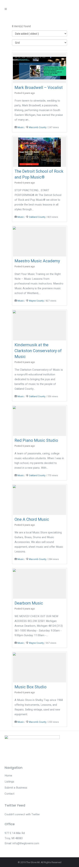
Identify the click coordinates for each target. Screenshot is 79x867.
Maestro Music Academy (37, 261)
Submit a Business (16, 787)
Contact (9, 793)
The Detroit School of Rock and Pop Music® (39, 174)
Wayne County (36, 300)
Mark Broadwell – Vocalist (39, 88)
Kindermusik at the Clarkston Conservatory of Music (38, 351)
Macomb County (37, 127)
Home (8, 775)
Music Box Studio (30, 687)
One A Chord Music (32, 519)
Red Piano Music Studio (36, 440)
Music (20, 127)
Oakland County (37, 217)
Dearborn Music (29, 603)
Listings (9, 781)
